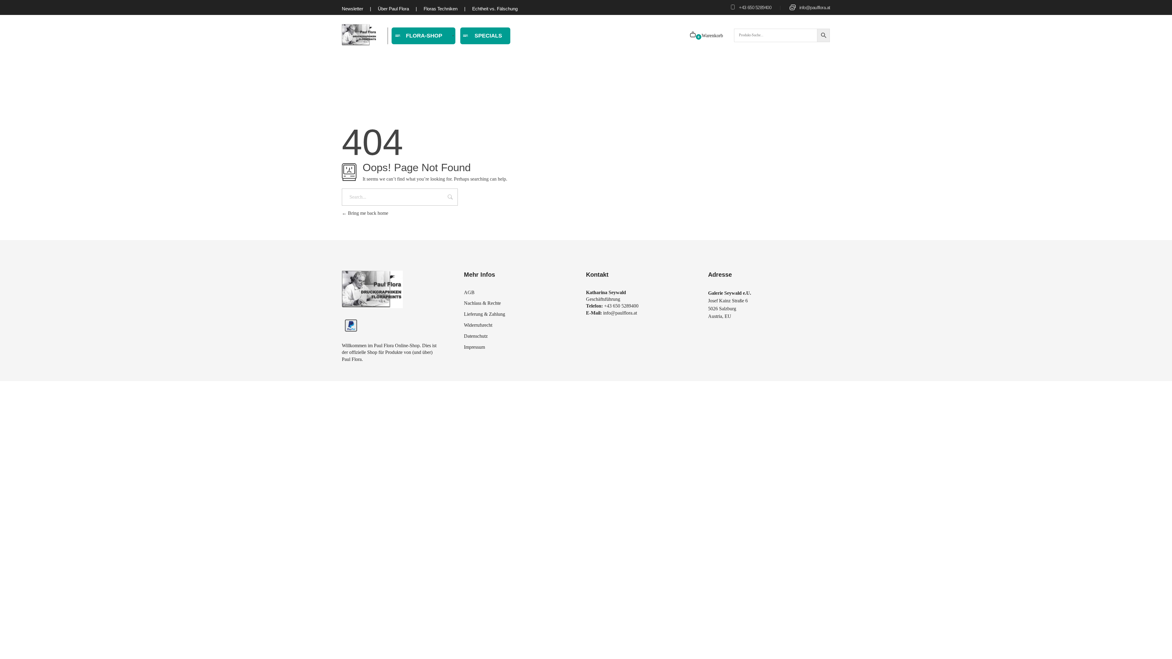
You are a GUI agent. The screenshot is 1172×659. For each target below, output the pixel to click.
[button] (13, 645)
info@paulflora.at (814, 7)
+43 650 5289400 (755, 7)
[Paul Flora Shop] (359, 35)
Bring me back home (367, 213)
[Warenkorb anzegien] (693, 35)
